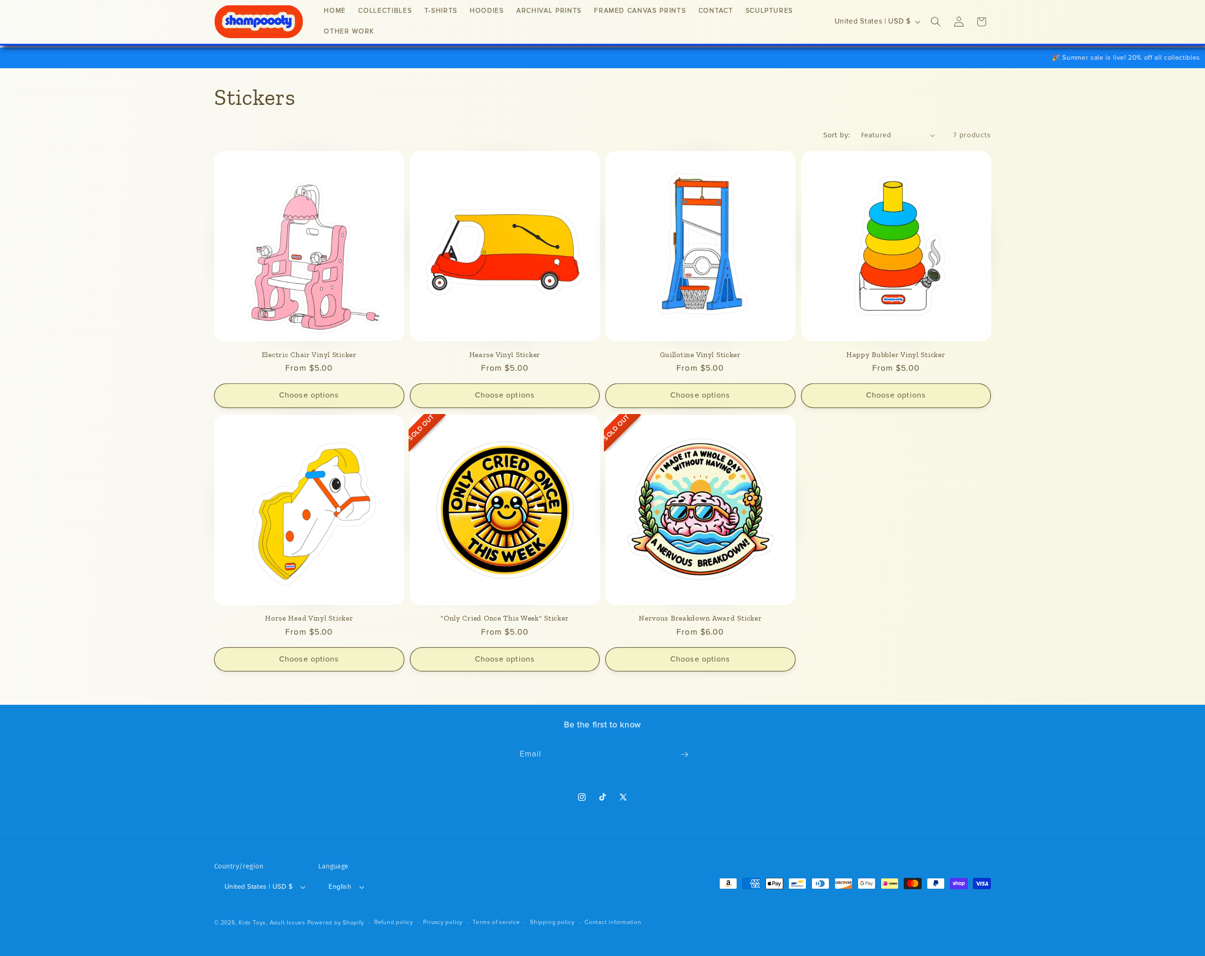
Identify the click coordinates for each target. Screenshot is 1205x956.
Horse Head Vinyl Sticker (309, 617)
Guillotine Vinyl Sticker (700, 354)
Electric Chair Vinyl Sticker (309, 354)
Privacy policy (443, 922)
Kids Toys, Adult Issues (272, 923)
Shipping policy (552, 922)
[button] (935, 21)
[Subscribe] (684, 754)
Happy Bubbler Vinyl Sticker (895, 354)
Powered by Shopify (335, 923)
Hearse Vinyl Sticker (504, 354)
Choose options (309, 395)
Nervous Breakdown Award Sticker (700, 617)
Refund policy (393, 922)
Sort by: (837, 135)
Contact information (613, 922)
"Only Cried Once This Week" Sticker (505, 617)
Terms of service (496, 922)
